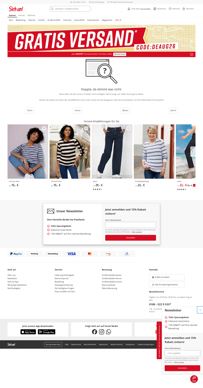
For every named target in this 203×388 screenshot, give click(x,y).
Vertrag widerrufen (53, 344)
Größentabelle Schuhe (112, 281)
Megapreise (107, 20)
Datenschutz (76, 344)
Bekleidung (21, 20)
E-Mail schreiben (161, 278)
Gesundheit (79, 20)
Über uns (12, 275)
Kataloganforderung (64, 285)
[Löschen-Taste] (89, 9)
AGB (66, 344)
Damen (12, 15)
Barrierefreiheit (90, 344)
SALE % (118, 20)
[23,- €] (154, 151)
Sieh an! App (13, 281)
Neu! (11, 20)
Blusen (125, 110)
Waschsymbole (108, 285)
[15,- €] (28, 151)
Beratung (107, 269)
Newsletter (12, 278)
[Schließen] (200, 310)
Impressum (103, 344)
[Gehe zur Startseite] (16, 8)
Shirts (30, 110)
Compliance (130, 344)
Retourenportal (61, 278)
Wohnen (31, 15)
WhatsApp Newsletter (17, 285)
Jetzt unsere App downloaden (37, 326)
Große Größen (54, 20)
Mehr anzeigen (179, 362)
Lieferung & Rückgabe (64, 275)
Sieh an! (12, 269)
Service (58, 269)
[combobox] (75, 9)
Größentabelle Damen (112, 275)
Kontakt (153, 269)
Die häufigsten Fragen (64, 288)
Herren (22, 15)
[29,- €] (112, 151)
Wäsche (31, 20)
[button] (192, 151)
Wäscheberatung (109, 288)
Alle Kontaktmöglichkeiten (166, 284)
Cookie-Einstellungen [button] (146, 344)
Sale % (173, 110)
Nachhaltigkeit (14, 288)
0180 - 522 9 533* (160, 304)
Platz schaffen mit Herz (65, 291)
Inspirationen (93, 20)
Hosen (78, 110)
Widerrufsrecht (117, 344)
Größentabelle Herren (112, 278)
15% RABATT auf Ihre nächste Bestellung (159, 342)
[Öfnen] (192, 54)
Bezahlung (59, 281)
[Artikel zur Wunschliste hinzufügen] (44, 128)
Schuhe (41, 20)
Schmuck (67, 20)
